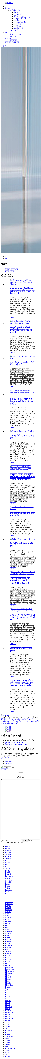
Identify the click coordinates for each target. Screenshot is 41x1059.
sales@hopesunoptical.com (14, 742)
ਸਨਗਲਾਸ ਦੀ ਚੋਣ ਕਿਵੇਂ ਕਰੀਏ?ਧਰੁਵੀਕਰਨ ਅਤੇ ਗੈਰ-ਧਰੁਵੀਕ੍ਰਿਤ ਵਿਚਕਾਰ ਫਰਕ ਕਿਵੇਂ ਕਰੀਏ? (22, 476)
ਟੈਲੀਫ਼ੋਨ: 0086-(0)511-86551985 (16, 744)
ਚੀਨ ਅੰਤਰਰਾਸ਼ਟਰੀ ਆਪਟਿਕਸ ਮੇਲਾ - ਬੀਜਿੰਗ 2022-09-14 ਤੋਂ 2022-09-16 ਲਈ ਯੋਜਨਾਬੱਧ (21, 683)
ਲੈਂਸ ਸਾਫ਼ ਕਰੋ (18, 12)
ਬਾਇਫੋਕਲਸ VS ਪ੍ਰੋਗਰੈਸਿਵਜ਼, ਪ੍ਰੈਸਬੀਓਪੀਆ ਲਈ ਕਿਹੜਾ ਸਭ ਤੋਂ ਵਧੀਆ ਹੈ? (22, 291)
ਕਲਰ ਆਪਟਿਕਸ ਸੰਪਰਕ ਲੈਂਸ (10, 723)
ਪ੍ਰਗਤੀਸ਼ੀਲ (18, 24)
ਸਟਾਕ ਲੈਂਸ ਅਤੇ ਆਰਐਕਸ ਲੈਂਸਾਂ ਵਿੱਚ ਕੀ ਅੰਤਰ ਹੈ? (22, 363)
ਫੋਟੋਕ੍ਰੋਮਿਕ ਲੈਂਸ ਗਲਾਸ (8, 719)
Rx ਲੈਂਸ (16, 20)
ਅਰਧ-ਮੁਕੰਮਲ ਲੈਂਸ (20, 22)
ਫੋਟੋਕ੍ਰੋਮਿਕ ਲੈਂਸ (19, 16)
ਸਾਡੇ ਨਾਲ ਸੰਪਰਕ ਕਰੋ (12, 42)
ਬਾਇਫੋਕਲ (17, 26)
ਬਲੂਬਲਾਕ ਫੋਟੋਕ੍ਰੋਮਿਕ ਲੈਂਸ (22, 18)
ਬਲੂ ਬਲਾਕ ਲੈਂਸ (19, 14)
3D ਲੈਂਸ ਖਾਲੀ (14, 30)
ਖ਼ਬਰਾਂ (7, 32)
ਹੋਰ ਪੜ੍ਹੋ (13, 317)
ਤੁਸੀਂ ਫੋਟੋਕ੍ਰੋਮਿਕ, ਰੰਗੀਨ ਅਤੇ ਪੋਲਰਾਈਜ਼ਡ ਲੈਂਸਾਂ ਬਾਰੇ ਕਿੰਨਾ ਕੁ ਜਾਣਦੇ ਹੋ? (21, 401)
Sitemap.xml (9, 763)
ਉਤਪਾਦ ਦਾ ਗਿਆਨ (16, 34)
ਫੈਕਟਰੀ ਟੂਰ (13, 40)
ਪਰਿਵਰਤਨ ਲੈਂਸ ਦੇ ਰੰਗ (24, 719)
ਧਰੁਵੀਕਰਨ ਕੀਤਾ (19, 28)
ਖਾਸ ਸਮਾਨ (9, 761)
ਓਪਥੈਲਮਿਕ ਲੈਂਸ (15, 10)
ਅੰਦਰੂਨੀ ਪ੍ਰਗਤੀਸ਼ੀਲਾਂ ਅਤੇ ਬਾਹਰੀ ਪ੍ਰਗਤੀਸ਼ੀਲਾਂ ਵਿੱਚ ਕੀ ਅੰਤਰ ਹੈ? (21, 329)
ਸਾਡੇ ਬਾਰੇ (8, 38)
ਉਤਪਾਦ (7, 8)
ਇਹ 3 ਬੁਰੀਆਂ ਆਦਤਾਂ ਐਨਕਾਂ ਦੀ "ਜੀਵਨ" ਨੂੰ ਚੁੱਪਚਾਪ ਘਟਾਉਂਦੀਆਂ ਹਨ (22, 617)
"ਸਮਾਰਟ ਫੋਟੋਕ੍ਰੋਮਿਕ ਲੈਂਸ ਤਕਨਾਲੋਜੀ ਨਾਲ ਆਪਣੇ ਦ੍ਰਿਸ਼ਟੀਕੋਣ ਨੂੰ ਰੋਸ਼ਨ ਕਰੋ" (20, 580)
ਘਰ (6, 6)
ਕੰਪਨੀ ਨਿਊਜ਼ (14, 36)
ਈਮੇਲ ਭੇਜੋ (4, 769)
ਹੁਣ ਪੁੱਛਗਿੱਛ (5, 758)
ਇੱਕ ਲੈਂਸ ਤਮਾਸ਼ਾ (21, 721)
